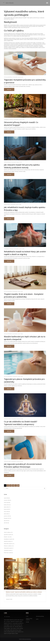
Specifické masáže (8, 534)
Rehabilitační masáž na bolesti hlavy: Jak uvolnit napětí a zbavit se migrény (25, 253)
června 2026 (7, 502)
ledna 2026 (7, 513)
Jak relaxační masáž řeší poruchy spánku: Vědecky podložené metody (22, 166)
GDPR (37, 619)
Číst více (9, 89)
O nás (27, 616)
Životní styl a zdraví (8, 552)
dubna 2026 (7, 507)
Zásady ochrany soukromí (29, 619)
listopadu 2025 (7, 518)
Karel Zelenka (7, 204)
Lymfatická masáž (8, 550)
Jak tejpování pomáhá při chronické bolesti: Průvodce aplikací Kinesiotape (23, 465)
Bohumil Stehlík (8, 418)
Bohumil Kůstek (8, 162)
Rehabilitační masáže (9, 539)
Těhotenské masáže (8, 548)
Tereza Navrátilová (8, 77)
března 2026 (7, 509)
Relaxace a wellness (9, 545)
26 (18, 485)
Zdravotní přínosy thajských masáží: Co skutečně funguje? (21, 123)
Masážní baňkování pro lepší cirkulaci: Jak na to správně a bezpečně (24, 338)
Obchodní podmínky (40, 616)
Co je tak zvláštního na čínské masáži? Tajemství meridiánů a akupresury (20, 423)
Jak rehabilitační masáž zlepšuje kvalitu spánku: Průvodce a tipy (24, 208)
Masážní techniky (8, 541)
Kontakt (27, 622)
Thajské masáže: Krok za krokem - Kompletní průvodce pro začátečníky (23, 295)
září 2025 (6, 522)
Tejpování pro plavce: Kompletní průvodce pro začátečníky (24, 380)
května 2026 (7, 504)
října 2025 (6, 520)
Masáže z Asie (7, 536)
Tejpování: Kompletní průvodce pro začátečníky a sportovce (25, 81)
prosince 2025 (7, 516)
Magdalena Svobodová (9, 119)
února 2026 (7, 511)
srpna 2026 (7, 498)
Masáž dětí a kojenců (9, 543)
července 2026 (7, 500)
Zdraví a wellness (8, 532)
